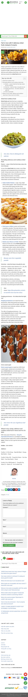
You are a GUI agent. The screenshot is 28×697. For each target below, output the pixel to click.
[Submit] (25, 36)
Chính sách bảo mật (5, 655)
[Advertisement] (14, 20)
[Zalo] (25, 687)
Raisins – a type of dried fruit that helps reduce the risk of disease (15, 85)
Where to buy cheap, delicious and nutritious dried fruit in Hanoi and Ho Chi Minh (13, 94)
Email (4, 526)
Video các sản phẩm (5, 630)
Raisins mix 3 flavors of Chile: (11, 241)
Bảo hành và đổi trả (5, 657)
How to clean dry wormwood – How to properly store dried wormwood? (13, 602)
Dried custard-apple (9, 91)
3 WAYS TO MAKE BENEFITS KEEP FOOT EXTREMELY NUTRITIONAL (12, 607)
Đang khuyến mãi (5, 646)
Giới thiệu (3, 644)
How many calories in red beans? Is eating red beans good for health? (13, 577)
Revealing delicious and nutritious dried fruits (13, 82)
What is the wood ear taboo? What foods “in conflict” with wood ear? (12, 598)
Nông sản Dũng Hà (16, 695)
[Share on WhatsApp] (6, 489)
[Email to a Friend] (14, 489)
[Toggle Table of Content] (23, 78)
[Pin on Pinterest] (16, 489)
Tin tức (3, 40)
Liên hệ (2, 642)
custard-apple (8, 367)
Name (4, 519)
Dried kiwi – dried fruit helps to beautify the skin (15, 87)
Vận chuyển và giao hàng (7, 661)
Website (5, 533)
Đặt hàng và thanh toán (6, 659)
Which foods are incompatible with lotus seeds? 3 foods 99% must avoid (13, 584)
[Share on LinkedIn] (19, 489)
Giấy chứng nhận (5, 628)
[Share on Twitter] (11, 489)
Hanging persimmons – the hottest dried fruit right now (14, 89)
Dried (2, 367)
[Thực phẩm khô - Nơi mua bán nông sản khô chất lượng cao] (12, 2)
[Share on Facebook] (8, 489)
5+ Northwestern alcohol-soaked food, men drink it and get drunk (14, 612)
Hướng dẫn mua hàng (6, 648)
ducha (13, 47)
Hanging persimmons (7, 300)
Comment (5, 507)
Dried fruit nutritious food (8, 80)
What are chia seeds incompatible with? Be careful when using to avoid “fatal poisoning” (14, 589)
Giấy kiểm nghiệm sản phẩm (7, 626)
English (20, 1)
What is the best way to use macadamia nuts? (12, 580)
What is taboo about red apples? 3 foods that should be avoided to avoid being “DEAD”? (12, 593)
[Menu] (2, 2)
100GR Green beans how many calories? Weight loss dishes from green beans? (13, 572)
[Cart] (25, 2)
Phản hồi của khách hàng (7, 633)
